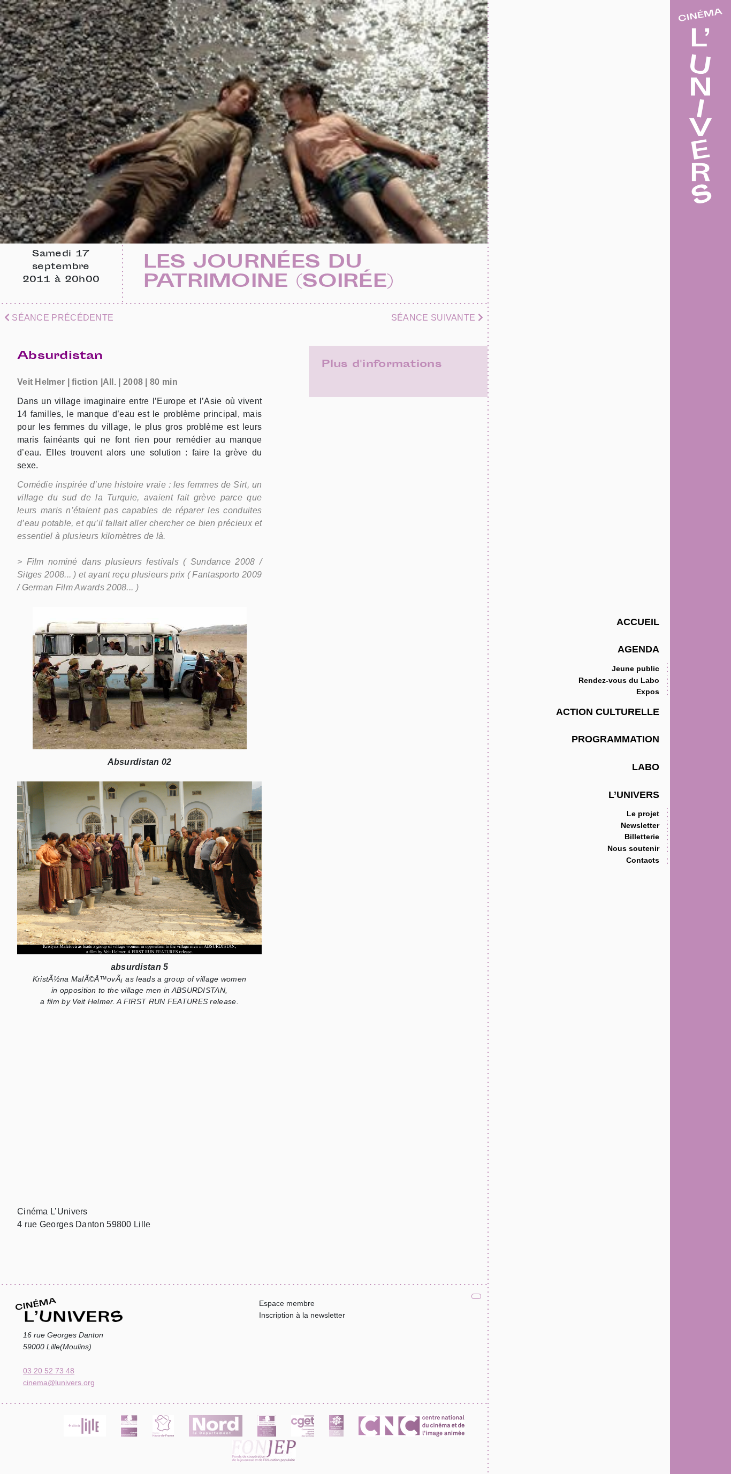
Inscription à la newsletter (302, 1315)
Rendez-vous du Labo (618, 680)
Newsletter (640, 825)
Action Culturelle (607, 711)
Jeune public (635, 668)
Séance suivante (434, 317)
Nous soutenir (633, 848)
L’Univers (633, 794)
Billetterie (642, 836)
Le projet (643, 813)
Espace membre (287, 1303)
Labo (645, 766)
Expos (647, 691)
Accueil (637, 621)
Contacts (642, 860)
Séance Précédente (61, 317)
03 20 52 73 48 (48, 1370)
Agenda (638, 649)
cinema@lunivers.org (59, 1382)
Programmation (615, 738)
